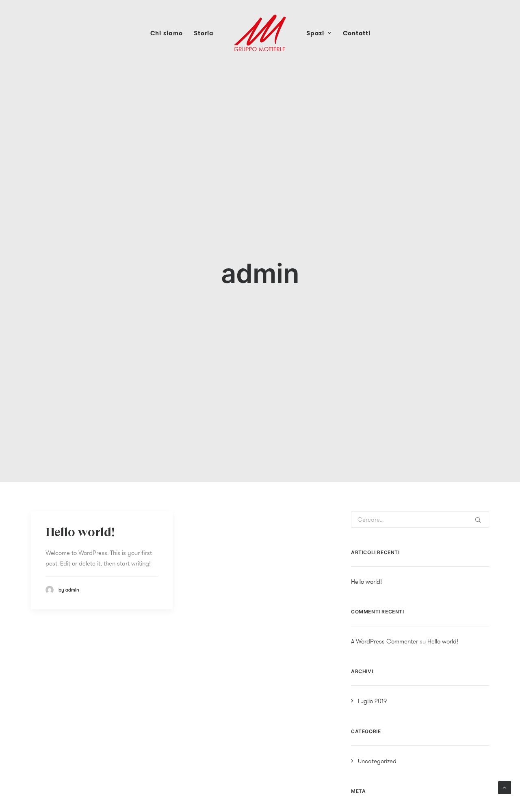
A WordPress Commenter (384, 641)
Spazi (315, 33)
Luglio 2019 (372, 701)
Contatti (356, 33)
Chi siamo (166, 33)
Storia (204, 33)
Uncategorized (377, 761)
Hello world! (80, 533)
